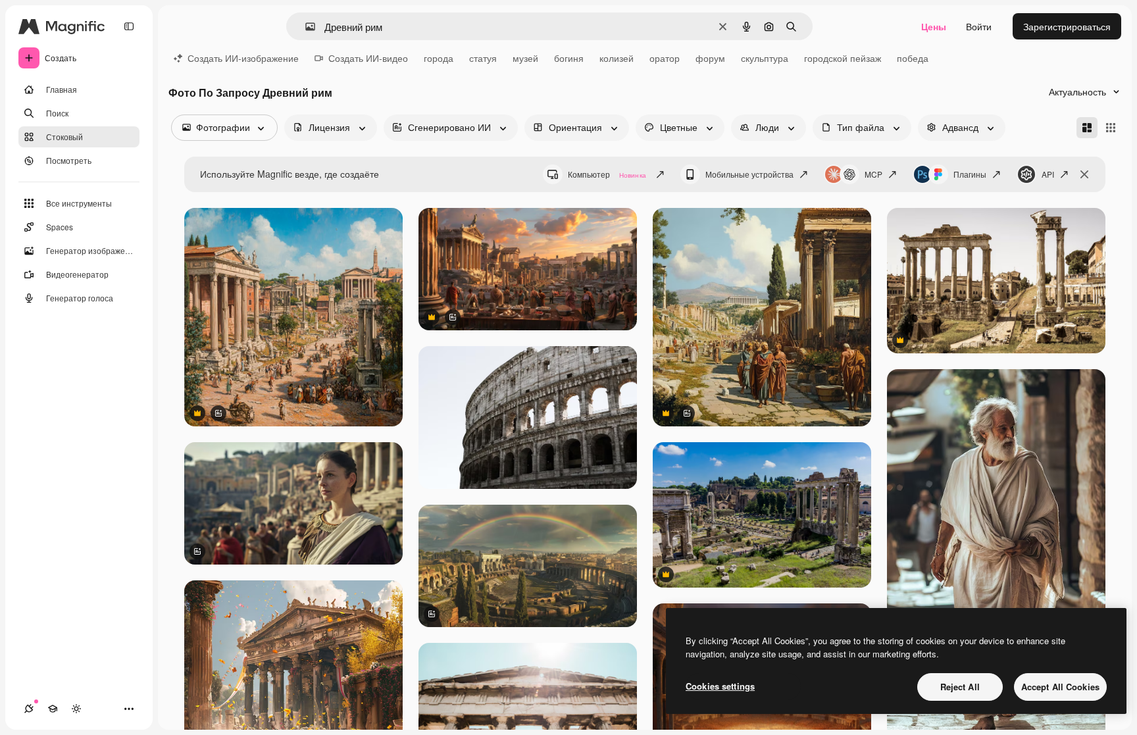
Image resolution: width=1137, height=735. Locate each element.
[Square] (1110, 127)
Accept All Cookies (1060, 686)
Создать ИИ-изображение (243, 57)
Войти (979, 26)
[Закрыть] (1084, 174)
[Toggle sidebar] (128, 26)
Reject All (960, 686)
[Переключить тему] (76, 708)
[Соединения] (28, 708)
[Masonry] (1087, 127)
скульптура (764, 57)
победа (912, 57)
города (438, 57)
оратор (664, 57)
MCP (873, 174)
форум (710, 57)
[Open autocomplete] (305, 27)
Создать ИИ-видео (368, 57)
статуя (483, 57)
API (1048, 174)
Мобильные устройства (749, 174)
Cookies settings (720, 686)
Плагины (969, 174)
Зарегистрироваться (1067, 26)
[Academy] (52, 708)
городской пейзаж (842, 57)
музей (525, 57)
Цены (933, 26)
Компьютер (607, 174)
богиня (569, 57)
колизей (616, 57)
